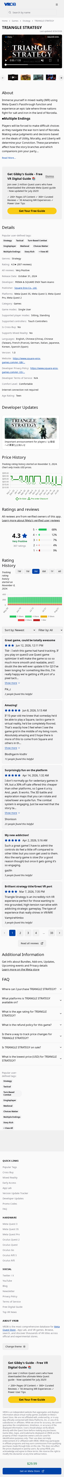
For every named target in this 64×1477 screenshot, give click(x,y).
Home (5, 21)
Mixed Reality (10, 1177)
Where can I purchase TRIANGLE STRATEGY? (29, 989)
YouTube (7, 1280)
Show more (11, 682)
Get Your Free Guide (32, 211)
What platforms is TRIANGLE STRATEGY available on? (26, 1000)
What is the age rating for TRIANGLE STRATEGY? (24, 1013)
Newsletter (9, 1291)
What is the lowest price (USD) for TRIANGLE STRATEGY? (29, 1058)
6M (44, 571)
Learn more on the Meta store (20, 969)
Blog (5, 1285)
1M (27, 571)
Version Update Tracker (15, 1193)
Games (15, 21)
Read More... (9, 157)
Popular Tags (10, 1167)
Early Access (9, 1182)
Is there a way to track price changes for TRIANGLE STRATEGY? (27, 1036)
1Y (52, 571)
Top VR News (10, 1312)
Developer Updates (13, 1198)
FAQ (5, 1208)
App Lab (7, 1188)
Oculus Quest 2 (11, 1239)
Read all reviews (30, 943)
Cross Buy (8, 1172)
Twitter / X (8, 1275)
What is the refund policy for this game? (27, 1025)
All (59, 571)
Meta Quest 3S (11, 1229)
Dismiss (49, 176)
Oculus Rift (9, 1260)
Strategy (26, 21)
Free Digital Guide (12, 1306)
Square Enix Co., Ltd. (25, 287)
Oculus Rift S (10, 1255)
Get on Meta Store (30, 1471)
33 (51, 933)
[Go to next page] (59, 933)
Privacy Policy (10, 1296)
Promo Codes (10, 1203)
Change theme (16, 1347)
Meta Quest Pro (11, 1234)
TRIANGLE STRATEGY (44, 21)
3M (36, 571)
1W (19, 571)
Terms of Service (12, 1301)
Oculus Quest (10, 1244)
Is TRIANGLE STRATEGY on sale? (21, 1047)
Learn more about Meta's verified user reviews (31, 520)
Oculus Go (8, 1250)
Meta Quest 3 (10, 1223)
